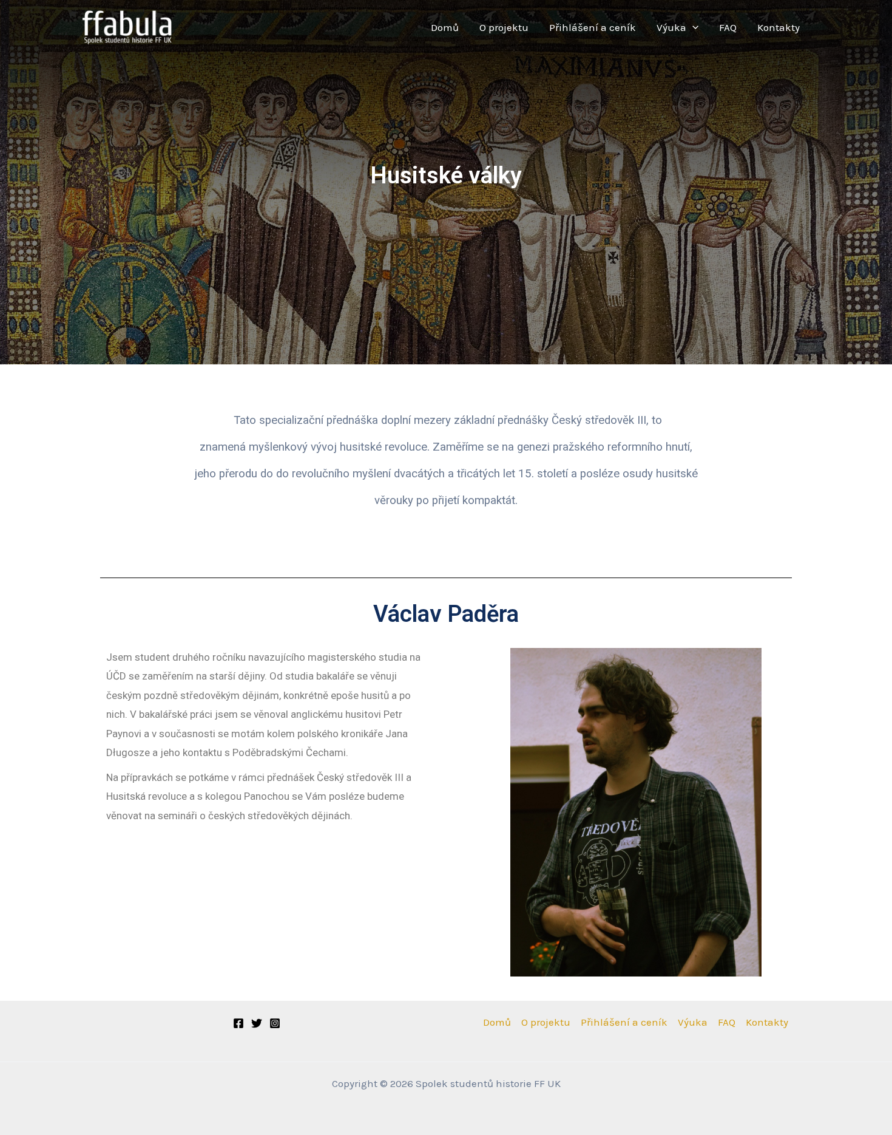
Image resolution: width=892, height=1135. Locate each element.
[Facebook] (238, 1023)
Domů (445, 27)
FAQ (728, 27)
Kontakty (778, 27)
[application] (692, 27)
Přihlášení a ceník (592, 27)
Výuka (671, 27)
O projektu (504, 27)
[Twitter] (256, 1023)
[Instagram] (274, 1023)
